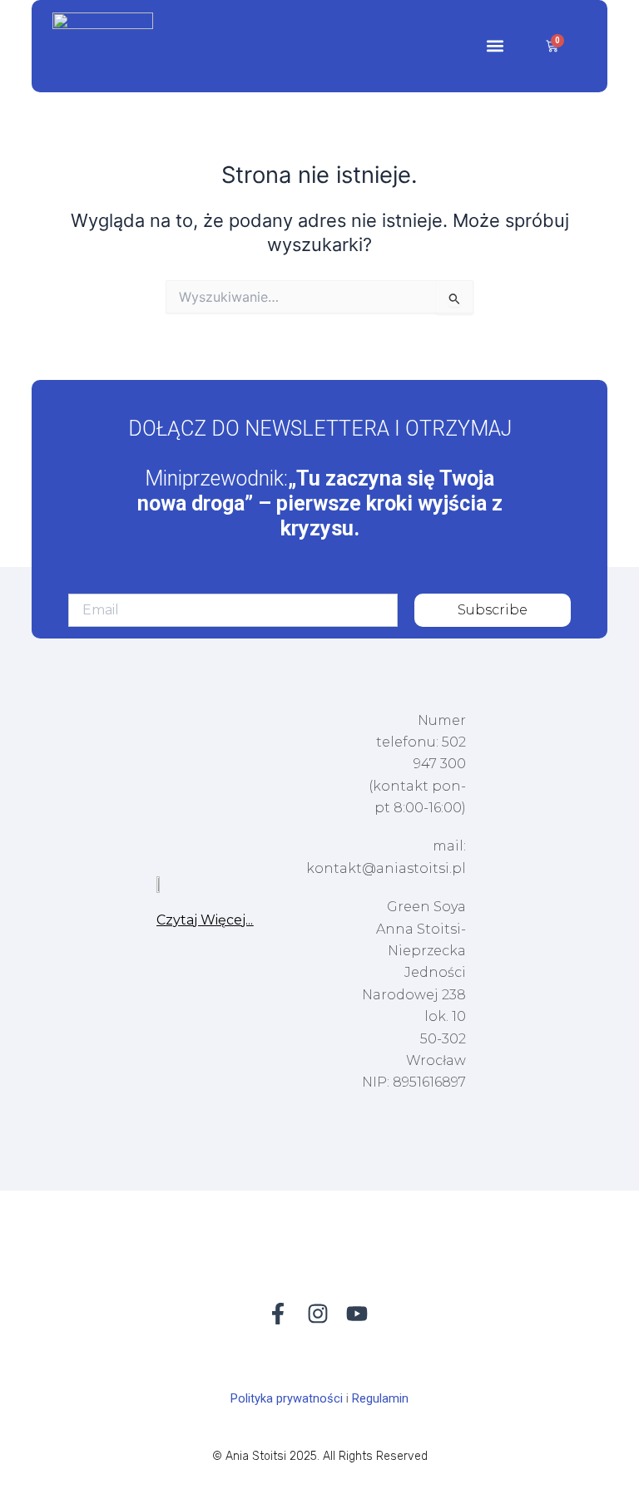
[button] (495, 46)
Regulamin (380, 1398)
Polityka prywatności (286, 1398)
